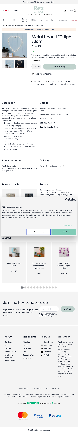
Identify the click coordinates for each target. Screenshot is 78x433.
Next (25, 64)
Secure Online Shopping (40, 388)
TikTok (46, 355)
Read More (35, 60)
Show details (67, 225)
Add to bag (60, 66)
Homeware (11, 25)
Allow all (63, 232)
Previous (3, 64)
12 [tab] (56, 287)
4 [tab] (31, 287)
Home (3, 25)
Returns (25, 345)
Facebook (48, 342)
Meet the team (10, 352)
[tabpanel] (14, 262)
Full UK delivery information (50, 166)
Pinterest (47, 348)
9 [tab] (47, 287)
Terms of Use (52, 314)
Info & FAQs (27, 348)
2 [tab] (25, 287)
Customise (37, 232)
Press (24, 352)
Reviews (8, 348)
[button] (14, 10)
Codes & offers (28, 355)
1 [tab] (22, 287)
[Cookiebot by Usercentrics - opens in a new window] (67, 199)
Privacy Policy (47, 316)
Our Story (8, 342)
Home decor (20, 25)
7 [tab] (41, 287)
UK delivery (27, 342)
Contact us (27, 358)
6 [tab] (37, 287)
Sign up (67, 309)
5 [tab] (34, 287)
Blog (6, 345)
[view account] (65, 10)
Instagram (48, 345)
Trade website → (11, 361)
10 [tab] (50, 287)
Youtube (47, 352)
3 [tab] (28, 287)
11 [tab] (53, 287)
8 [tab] (44, 287)
